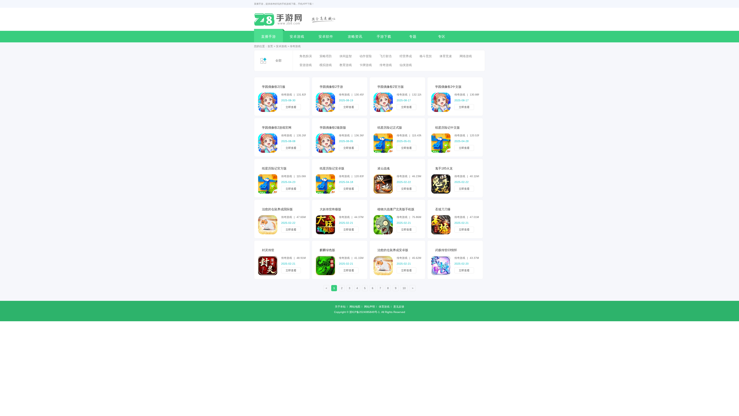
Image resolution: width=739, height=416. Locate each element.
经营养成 (406, 56)
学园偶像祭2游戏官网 (276, 127)
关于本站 (340, 306)
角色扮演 (305, 56)
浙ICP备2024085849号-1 (364, 312)
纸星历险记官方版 (274, 168)
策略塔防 (325, 56)
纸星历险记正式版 (389, 127)
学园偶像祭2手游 (331, 86)
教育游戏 (345, 65)
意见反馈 (398, 306)
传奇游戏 (295, 46)
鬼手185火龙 (444, 168)
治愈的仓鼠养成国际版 (277, 209)
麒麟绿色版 (327, 250)
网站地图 (354, 306)
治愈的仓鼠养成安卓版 (392, 250)
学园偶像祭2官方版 (390, 86)
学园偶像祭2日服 (273, 86)
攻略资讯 (355, 37)
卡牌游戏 (365, 65)
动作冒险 (365, 56)
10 (404, 288)
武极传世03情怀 (446, 250)
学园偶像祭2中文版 (448, 86)
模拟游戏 (325, 65)
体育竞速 (446, 56)
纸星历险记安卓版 (332, 168)
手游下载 (384, 37)
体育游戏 (384, 306)
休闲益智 (345, 56)
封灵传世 (268, 250)
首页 (270, 46)
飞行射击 (386, 56)
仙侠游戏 (406, 65)
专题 (412, 37)
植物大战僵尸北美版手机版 (395, 209)
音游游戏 (305, 65)
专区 (441, 37)
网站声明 (369, 306)
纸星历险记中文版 (447, 127)
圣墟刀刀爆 (443, 209)
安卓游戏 (297, 37)
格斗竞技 (426, 56)
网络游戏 (466, 56)
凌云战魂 (383, 168)
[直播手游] (297, 19)
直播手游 (268, 37)
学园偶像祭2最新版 (333, 127)
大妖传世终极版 (330, 209)
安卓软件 (326, 37)
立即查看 (291, 107)
